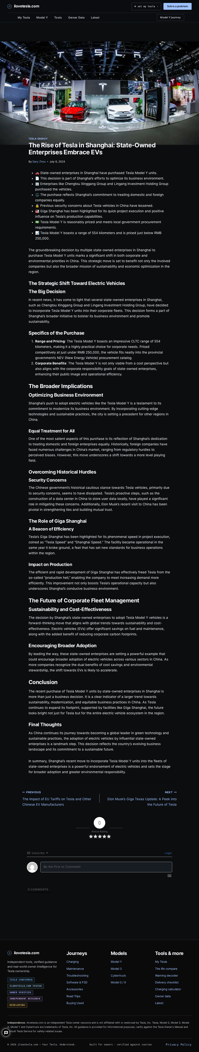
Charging (72, 962)
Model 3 (116, 969)
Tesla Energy (38, 138)
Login (168, 853)
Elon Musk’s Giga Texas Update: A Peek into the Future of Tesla (142, 799)
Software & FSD (76, 982)
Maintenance (75, 969)
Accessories (74, 989)
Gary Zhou (39, 161)
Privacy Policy (178, 1044)
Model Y (42, 17)
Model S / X (118, 982)
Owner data (163, 996)
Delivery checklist (167, 982)
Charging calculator (168, 989)
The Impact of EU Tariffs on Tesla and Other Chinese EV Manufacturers (56, 799)
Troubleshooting (77, 975)
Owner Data (76, 17)
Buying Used (75, 1003)
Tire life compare (166, 969)
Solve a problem (177, 6)
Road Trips (73, 996)
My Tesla (24, 17)
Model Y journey (170, 17)
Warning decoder (166, 975)
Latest (95, 17)
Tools (58, 17)
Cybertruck (118, 975)
